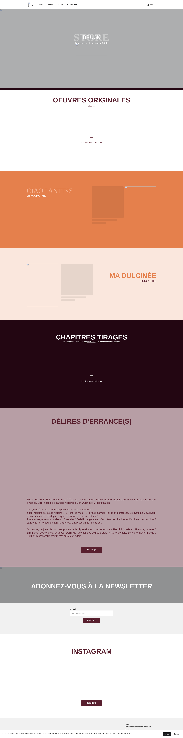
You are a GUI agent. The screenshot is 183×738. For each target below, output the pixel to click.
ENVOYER (91, 620)
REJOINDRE (91, 703)
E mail (73, 609)
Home (41, 4)
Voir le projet (91, 550)
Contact (60, 4)
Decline (176, 734)
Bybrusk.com (72, 4)
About (50, 4)
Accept (167, 734)
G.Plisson (91, 342)
